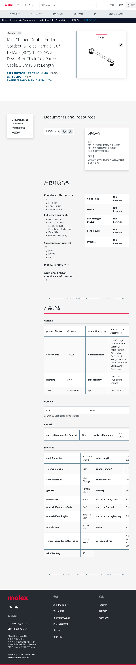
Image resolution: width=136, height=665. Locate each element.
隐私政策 (103, 611)
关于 (96, 13)
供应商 (56, 630)
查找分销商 (58, 611)
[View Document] (64, 131)
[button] (121, 45)
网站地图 (11, 654)
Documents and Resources (20, 121)
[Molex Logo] (19, 5)
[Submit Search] (94, 5)
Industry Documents (56, 215)
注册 (112, 5)
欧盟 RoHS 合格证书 (55, 265)
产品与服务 (15, 13)
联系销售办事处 (60, 624)
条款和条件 (104, 617)
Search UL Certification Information (61, 415)
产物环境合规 (18, 127)
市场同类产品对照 (61, 617)
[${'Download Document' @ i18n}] (70, 131)
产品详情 (16, 132)
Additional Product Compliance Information (58, 274)
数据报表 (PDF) (53, 131)
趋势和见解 (58, 13)
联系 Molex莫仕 (61, 604)
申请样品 (57, 636)
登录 (121, 5)
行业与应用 (36, 13)
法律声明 (103, 604)
